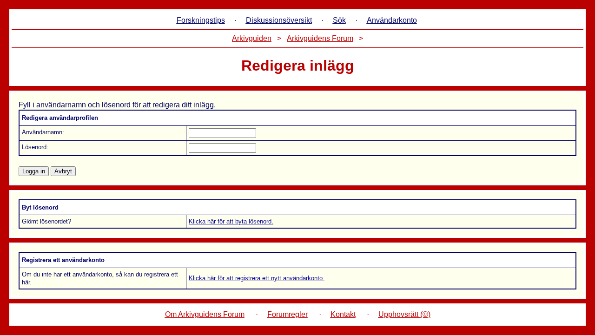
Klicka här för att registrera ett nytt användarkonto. (256, 278)
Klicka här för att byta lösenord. (231, 221)
